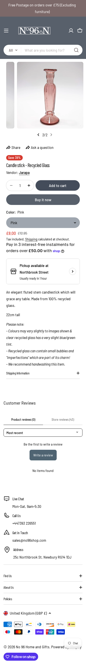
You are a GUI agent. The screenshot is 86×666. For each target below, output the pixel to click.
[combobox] (43, 50)
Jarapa (24, 172)
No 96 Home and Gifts (32, 646)
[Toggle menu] (6, 30)
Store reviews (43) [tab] (63, 419)
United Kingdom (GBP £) (28, 613)
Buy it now (43, 199)
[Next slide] (51, 134)
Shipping (31, 239)
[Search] (76, 50)
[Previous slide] (38, 134)
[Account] (71, 30)
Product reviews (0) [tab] (23, 419)
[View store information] (72, 271)
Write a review (43, 455)
